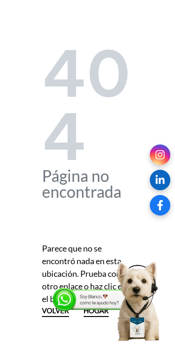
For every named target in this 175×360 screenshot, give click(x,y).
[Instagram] (160, 154)
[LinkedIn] (160, 180)
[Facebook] (160, 205)
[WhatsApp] (107, 301)
